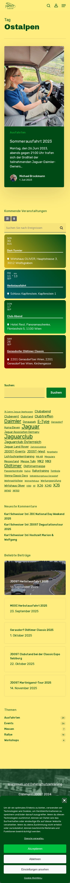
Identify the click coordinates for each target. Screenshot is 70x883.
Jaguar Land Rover (16, 446)
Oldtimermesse (34, 466)
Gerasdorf (57, 422)
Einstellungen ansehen (35, 869)
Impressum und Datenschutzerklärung (35, 784)
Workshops (11, 740)
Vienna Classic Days (16, 475)
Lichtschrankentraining (19, 456)
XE (34, 486)
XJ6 (40, 485)
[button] (64, 800)
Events (8, 723)
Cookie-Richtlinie (33, 878)
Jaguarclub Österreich (22, 442)
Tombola (55, 470)
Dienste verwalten (34, 838)
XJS (56, 485)
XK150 (16, 490)
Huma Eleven (12, 427)
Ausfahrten (18, 132)
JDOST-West (36, 451)
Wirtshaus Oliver (14, 485)
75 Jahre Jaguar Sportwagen (18, 412)
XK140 (7, 490)
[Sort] (14, 218)
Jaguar (31, 426)
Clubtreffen (44, 416)
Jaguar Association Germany (21, 432)
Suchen (56, 392)
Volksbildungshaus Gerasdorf (44, 476)
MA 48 (39, 456)
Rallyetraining (40, 470)
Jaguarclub (18, 436)
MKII (48, 461)
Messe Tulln (28, 461)
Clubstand (27, 416)
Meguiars (50, 456)
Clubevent (11, 416)
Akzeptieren (35, 848)
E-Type (43, 421)
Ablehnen (35, 859)
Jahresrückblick (38, 447)
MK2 (41, 461)
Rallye (27, 471)
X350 (29, 486)
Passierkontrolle (13, 470)
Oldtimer (13, 466)
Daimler (12, 421)
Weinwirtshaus (32, 481)
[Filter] (7, 218)
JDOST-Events (14, 451)
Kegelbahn (52, 452)
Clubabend (43, 411)
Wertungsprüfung (51, 480)
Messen (9, 729)
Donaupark (29, 421)
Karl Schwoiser (14, 514)
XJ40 (48, 485)
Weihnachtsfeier (13, 480)
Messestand (11, 461)
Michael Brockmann (32, 176)
